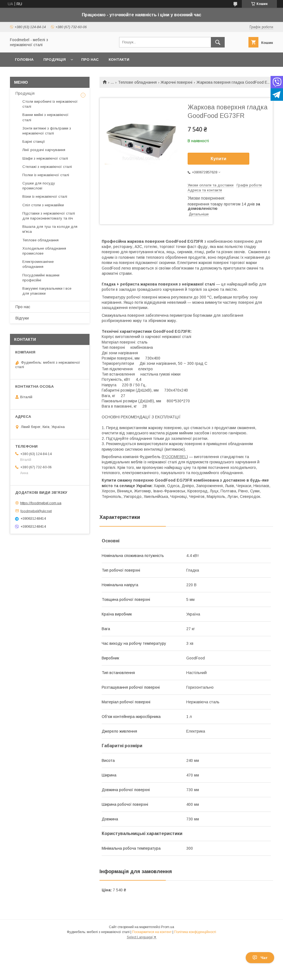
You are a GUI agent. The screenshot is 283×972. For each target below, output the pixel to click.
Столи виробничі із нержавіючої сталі (50, 104)
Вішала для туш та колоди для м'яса (49, 229)
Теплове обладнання (137, 82)
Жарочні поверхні (176, 82)
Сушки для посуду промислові (38, 185)
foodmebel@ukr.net (36, 511)
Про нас (90, 59)
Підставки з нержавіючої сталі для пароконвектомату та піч (48, 215)
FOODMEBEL (175, 457)
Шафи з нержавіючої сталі (45, 158)
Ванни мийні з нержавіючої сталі (45, 117)
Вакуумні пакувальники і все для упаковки (46, 290)
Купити (218, 158)
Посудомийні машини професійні (40, 277)
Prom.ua (167, 927)
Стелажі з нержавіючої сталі (47, 167)
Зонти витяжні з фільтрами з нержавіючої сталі (46, 130)
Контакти (119, 59)
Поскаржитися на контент (152, 932)
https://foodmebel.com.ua (40, 503)
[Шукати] (218, 42)
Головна (24, 59)
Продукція (54, 59)
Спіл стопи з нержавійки (43, 205)
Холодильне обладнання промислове (44, 250)
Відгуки (22, 318)
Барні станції (33, 141)
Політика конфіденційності (195, 932)
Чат (264, 957)
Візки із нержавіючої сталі (44, 196)
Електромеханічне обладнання (38, 264)
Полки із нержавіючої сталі (45, 175)
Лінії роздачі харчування (43, 150)
